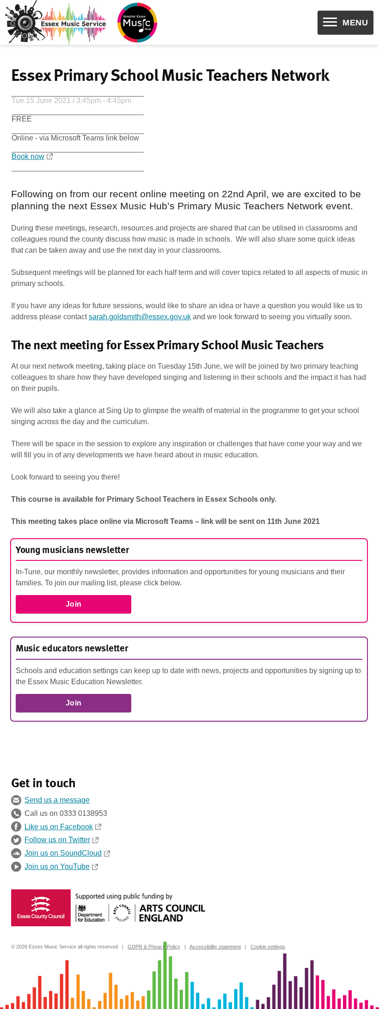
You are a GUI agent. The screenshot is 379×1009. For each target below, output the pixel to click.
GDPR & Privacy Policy (154, 946)
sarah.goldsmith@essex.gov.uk (140, 317)
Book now (28, 156)
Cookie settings (268, 946)
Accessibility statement (215, 946)
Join (74, 604)
